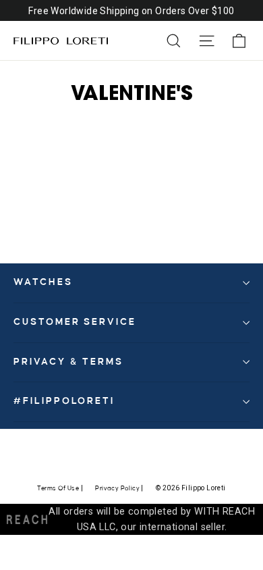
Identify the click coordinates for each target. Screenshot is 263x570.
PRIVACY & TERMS (68, 362)
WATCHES (43, 282)
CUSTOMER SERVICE (74, 322)
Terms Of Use (58, 488)
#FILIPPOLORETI (64, 401)
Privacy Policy (117, 488)
